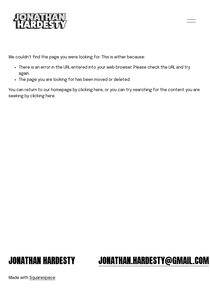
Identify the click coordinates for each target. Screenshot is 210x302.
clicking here (90, 90)
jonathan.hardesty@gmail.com (153, 260)
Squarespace (42, 278)
